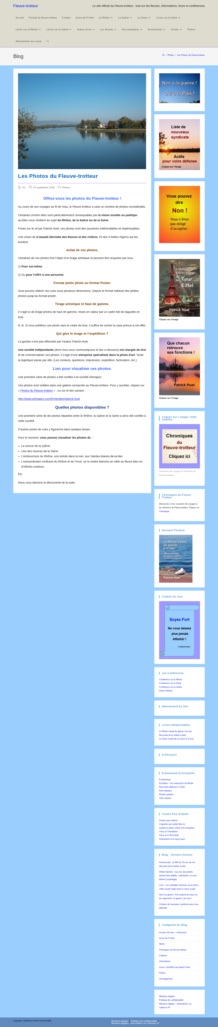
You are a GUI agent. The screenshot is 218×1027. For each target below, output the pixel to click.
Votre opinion (165, 798)
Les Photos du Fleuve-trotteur (191, 55)
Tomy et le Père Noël (169, 835)
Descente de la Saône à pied (172, 735)
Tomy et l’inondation (168, 831)
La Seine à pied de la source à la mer (176, 739)
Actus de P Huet (166, 938)
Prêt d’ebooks (165, 791)
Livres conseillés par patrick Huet (174, 967)
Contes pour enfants (168, 820)
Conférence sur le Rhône (170, 679)
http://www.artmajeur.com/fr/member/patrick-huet (49, 399)
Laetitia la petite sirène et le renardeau (176, 828)
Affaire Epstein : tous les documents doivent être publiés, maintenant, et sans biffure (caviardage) (178, 876)
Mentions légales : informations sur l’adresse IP (135, 1023)
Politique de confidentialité (171, 1000)
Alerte (162, 944)
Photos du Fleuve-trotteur (36, 390)
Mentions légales (167, 996)
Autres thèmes (166, 690)
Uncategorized (165, 979)
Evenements (165, 779)
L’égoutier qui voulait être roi (172, 824)
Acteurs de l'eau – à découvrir (173, 932)
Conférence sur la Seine (170, 683)
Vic (24, 187)
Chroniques (164, 511)
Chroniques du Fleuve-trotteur (172, 950)
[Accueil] (163, 55)
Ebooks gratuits (166, 794)
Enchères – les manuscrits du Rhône (176, 783)
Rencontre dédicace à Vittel (172, 787)
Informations (165, 961)
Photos (66, 187)
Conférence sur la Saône (170, 687)
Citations (163, 955)
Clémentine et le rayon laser (172, 839)
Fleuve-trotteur (25, 6)
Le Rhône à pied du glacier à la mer (175, 731)
